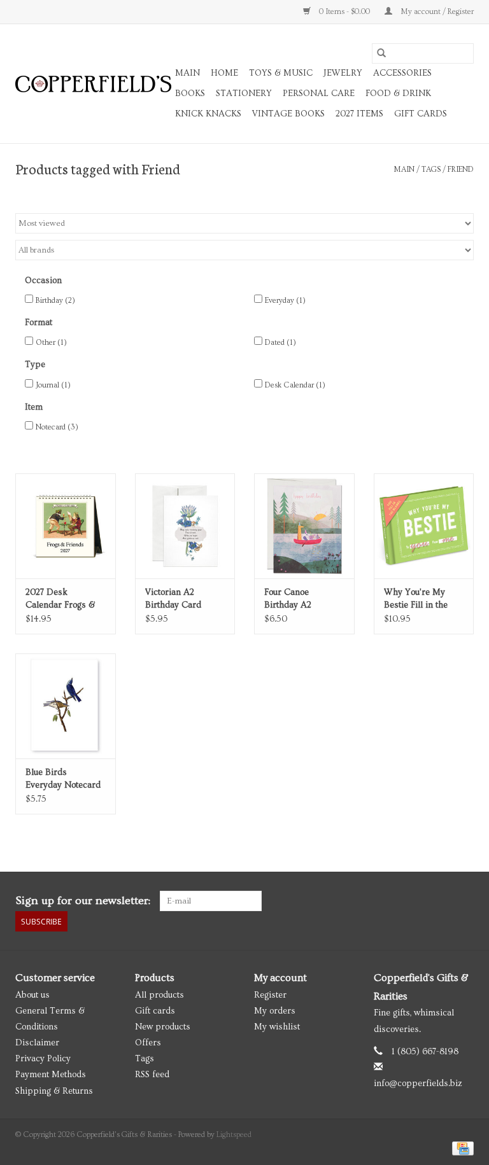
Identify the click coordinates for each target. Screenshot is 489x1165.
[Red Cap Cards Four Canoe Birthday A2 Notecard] (304, 525)
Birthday (55, 300)
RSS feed (152, 1075)
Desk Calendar (295, 385)
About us (32, 995)
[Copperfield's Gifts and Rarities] (93, 84)
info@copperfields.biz (418, 1083)
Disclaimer (37, 1043)
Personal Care (319, 93)
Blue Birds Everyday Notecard (63, 778)
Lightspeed (234, 1135)
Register (270, 995)
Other (51, 342)
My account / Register (436, 12)
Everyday (285, 300)
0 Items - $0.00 (344, 12)
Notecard (57, 427)
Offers (148, 1043)
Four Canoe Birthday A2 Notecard (287, 599)
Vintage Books (288, 114)
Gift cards (420, 114)
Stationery (244, 93)
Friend (461, 169)
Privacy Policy (43, 1059)
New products (162, 1027)
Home (224, 73)
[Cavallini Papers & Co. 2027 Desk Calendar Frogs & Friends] (65, 525)
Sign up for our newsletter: (82, 900)
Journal (53, 385)
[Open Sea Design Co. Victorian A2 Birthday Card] (185, 525)
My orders (274, 1011)
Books (190, 93)
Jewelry (342, 73)
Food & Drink (398, 93)
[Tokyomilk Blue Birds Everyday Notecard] (65, 705)
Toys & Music (281, 73)
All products (159, 995)
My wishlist (277, 1027)
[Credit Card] (461, 1147)
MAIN (187, 73)
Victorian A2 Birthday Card (173, 598)
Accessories (402, 73)
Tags (431, 169)
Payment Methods (50, 1075)
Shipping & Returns (54, 1091)
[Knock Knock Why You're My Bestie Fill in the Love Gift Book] (424, 525)
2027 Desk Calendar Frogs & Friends (60, 599)
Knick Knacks (208, 114)
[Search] (381, 53)
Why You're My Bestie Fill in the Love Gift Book (416, 599)
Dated (280, 342)
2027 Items (359, 114)
